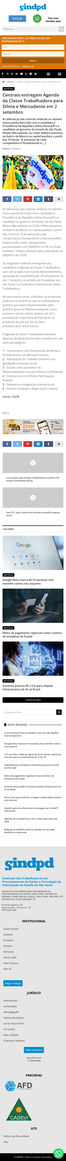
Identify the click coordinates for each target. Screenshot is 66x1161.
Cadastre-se (28, 66)
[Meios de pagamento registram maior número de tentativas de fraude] (33, 606)
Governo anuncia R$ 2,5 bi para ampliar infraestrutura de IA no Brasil (28, 687)
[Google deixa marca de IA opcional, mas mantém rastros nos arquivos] (33, 553)
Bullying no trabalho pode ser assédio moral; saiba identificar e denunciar (29, 831)
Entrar (33, 60)
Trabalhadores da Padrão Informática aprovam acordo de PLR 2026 (31, 766)
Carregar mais (33, 700)
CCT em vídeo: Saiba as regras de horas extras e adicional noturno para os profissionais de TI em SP (32, 756)
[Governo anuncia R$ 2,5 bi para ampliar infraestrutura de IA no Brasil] (33, 658)
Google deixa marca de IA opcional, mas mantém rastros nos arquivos (28, 581)
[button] (59, 73)
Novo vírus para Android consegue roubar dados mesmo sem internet (32, 799)
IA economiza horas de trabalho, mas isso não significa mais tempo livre (31, 734)
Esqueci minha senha (11, 66)
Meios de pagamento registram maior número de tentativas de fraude (32, 634)
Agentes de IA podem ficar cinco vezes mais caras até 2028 (30, 820)
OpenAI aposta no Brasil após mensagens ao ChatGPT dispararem (31, 809)
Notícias (10, 82)
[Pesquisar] (61, 29)
